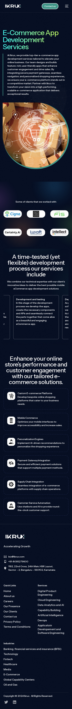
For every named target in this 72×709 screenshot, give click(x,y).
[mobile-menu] (65, 6)
